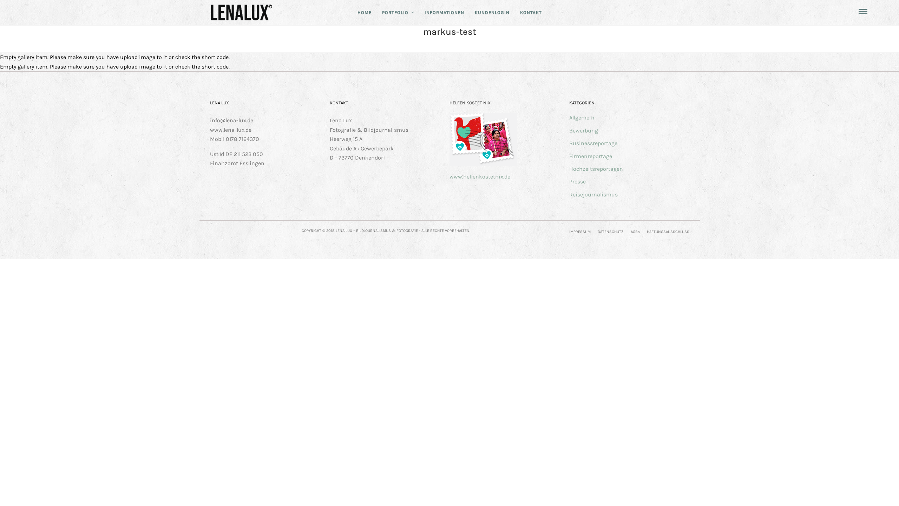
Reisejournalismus (593, 194)
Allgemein (582, 117)
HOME (364, 12)
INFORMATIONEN (444, 12)
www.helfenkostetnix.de (480, 176)
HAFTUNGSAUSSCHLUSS (668, 231)
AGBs (635, 231)
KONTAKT (531, 12)
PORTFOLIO (395, 12)
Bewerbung (583, 130)
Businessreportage (593, 143)
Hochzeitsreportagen (596, 169)
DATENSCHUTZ (611, 231)
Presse (577, 181)
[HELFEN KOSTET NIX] (483, 164)
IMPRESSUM (580, 231)
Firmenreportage (590, 156)
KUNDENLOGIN (492, 12)
